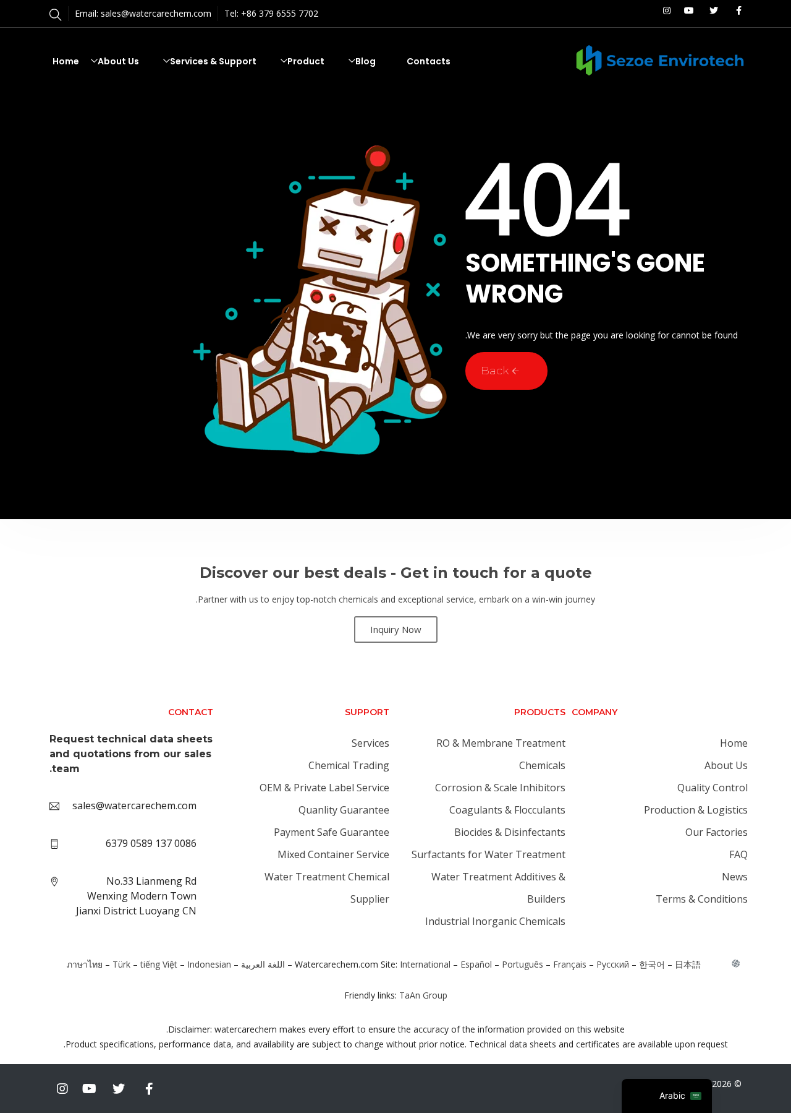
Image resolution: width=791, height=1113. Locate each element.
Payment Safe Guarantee (331, 832)
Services (370, 743)
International (425, 964)
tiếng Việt (158, 964)
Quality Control (712, 787)
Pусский (612, 964)
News (735, 876)
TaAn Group (423, 995)
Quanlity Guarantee (343, 810)
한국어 (652, 964)
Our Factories (716, 832)
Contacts (428, 61)
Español (476, 964)
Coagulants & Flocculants (507, 810)
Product (305, 61)
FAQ (738, 854)
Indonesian (209, 964)
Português (522, 964)
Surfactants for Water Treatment (488, 854)
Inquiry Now (395, 629)
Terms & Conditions (702, 899)
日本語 (688, 964)
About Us (118, 61)
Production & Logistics (696, 810)
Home (66, 61)
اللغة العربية (263, 964)
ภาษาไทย (85, 964)
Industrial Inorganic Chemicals (495, 921)
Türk (121, 964)
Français (569, 964)
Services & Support (213, 61)
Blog (365, 61)
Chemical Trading (348, 765)
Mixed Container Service (333, 854)
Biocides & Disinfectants (509, 832)
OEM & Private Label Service (324, 787)
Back (496, 370)
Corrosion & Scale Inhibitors (500, 787)
